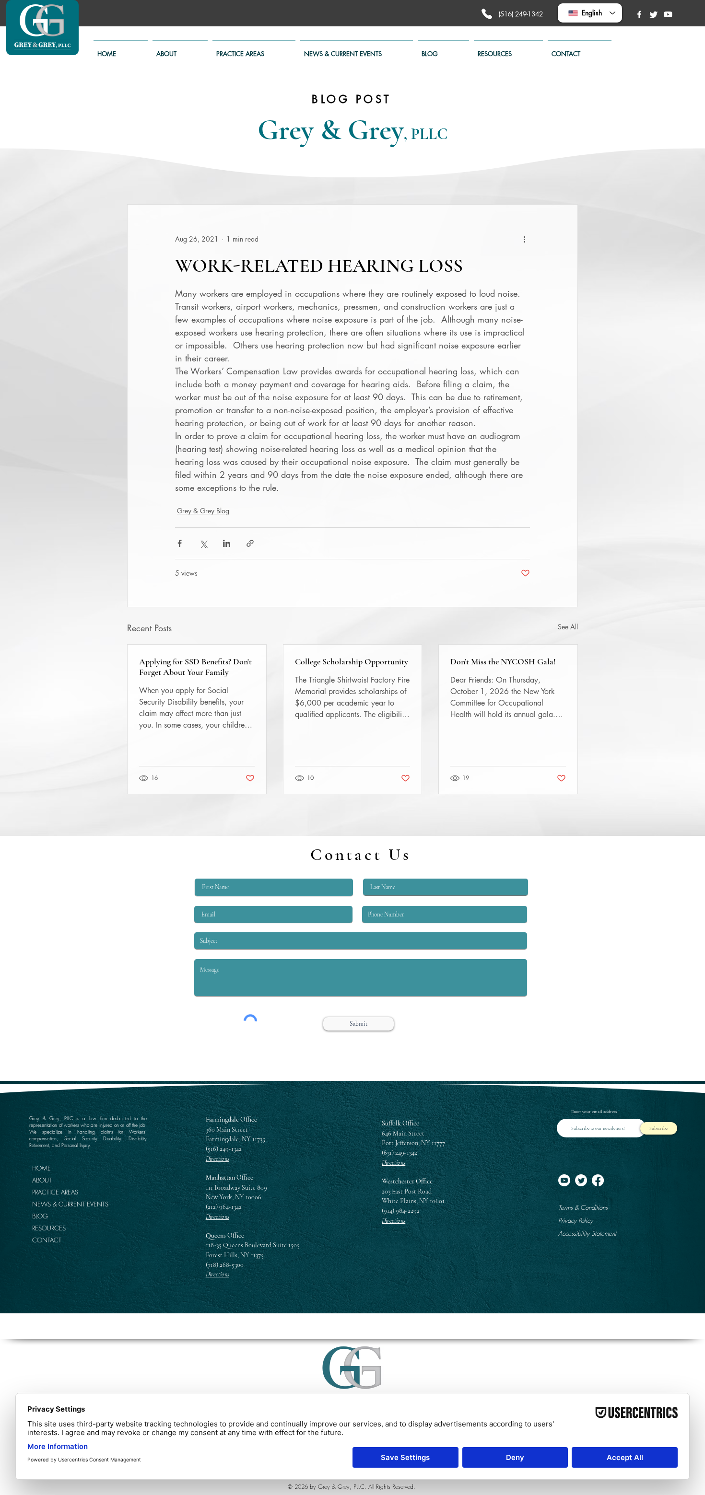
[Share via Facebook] (179, 543)
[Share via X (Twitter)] (203, 543)
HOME (41, 1168)
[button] (254, 49)
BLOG (40, 1216)
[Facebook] (639, 14)
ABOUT (42, 1180)
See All (568, 626)
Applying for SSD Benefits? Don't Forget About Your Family (195, 666)
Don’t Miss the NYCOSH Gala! (503, 661)
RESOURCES (49, 1228)
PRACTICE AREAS (55, 1192)
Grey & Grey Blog (203, 510)
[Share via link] (250, 543)
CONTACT (46, 1240)
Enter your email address (594, 1111)
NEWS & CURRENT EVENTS (64, 1204)
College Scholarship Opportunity (351, 661)
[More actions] (524, 239)
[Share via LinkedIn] (226, 543)
